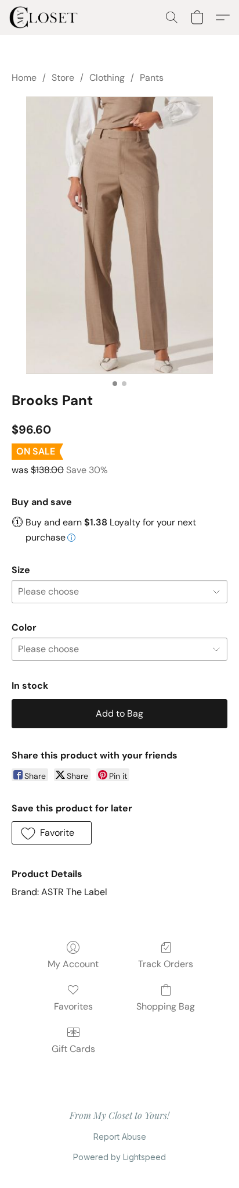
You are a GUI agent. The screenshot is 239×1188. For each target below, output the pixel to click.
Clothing (107, 77)
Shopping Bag (165, 1006)
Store (63, 77)
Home (24, 77)
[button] (45, 17)
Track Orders (165, 964)
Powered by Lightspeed (119, 1157)
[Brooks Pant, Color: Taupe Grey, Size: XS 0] (119, 234)
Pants (152, 77)
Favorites (73, 1006)
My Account (73, 964)
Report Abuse (119, 1137)
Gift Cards (73, 1049)
